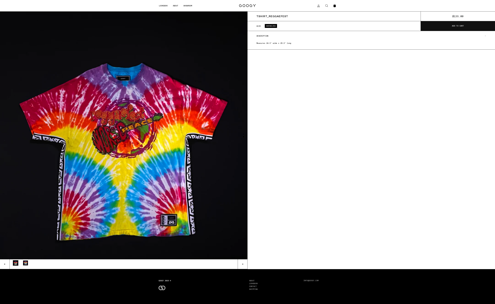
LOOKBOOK (253, 283)
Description (262, 36)
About (252, 280)
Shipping (253, 289)
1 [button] (243, 134)
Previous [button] (5, 264)
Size (259, 26)
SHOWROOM (187, 6)
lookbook (163, 6)
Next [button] (242, 264)
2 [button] (243, 137)
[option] (123, 135)
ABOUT (175, 6)
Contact (253, 286)
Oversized (271, 26)
